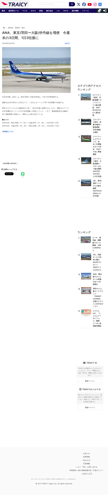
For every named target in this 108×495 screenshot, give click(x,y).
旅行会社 (49, 11)
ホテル (33, 11)
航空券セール (14, 11)
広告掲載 (86, 463)
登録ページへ (90, 381)
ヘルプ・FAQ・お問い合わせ (86, 467)
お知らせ (86, 453)
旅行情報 (75, 11)
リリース (85, 11)
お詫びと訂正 (87, 474)
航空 (3, 11)
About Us (86, 460)
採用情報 (86, 457)
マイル (24, 11)
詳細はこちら (9, 131)
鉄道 (41, 11)
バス (58, 11)
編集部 (67, 43)
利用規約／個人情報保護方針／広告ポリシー (86, 470)
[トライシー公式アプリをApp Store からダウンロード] (14, 464)
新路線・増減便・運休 (16, 28)
